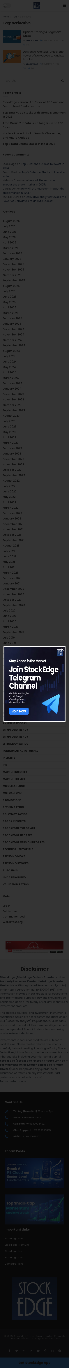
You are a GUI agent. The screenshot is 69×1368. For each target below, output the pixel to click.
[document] (34, 684)
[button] (62, 649)
